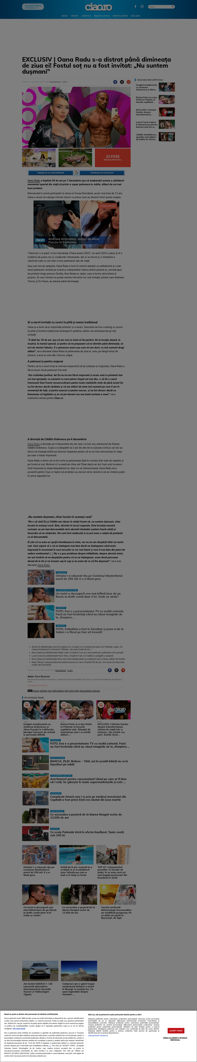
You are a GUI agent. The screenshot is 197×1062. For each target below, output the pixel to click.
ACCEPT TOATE (176, 1031)
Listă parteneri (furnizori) (98, 1036)
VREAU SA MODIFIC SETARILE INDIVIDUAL (175, 1039)
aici (50, 1046)
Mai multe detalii (19, 1029)
